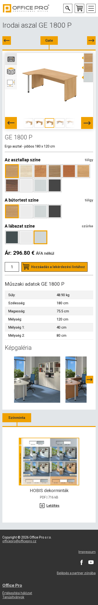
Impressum (87, 552)
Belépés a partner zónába (76, 573)
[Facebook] (81, 562)
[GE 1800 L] (6, 40)
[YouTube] (91, 562)
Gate (49, 40)
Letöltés (52, 506)
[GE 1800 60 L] (91, 40)
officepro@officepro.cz (19, 541)
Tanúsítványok (13, 597)
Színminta (16, 418)
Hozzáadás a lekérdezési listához (58, 267)
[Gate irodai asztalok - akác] (37, 379)
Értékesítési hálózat (17, 593)
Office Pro (26, 8)
